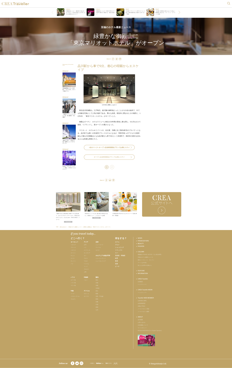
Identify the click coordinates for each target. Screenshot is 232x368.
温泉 (116, 263)
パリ (72, 263)
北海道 (97, 288)
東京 (97, 280)
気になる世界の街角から (145, 265)
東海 (97, 299)
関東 (97, 293)
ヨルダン (73, 299)
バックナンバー (142, 284)
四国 (97, 307)
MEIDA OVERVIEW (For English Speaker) (150, 330)
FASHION (141, 246)
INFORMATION (143, 273)
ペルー (86, 280)
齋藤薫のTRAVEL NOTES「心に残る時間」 (150, 254)
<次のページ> (109, 147)
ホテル (117, 242)
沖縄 (97, 285)
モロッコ (86, 293)
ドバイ (72, 293)
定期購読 (140, 281)
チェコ (72, 255)
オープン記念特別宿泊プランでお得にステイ (109, 157)
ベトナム (86, 263)
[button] (179, 12)
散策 (116, 261)
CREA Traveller (143, 279)
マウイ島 (73, 285)
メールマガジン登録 (143, 309)
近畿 (97, 301)
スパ (116, 253)
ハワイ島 (73, 282)
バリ (85, 247)
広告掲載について (143, 325)
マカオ (86, 261)
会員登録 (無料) (142, 300)
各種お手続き (141, 306)
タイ (85, 255)
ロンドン (73, 261)
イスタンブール (75, 296)
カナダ (97, 250)
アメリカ (98, 247)
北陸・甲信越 (99, 296)
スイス (72, 258)
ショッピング (119, 247)
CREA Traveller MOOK (145, 290)
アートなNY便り (142, 262)
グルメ (117, 244)
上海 (85, 272)
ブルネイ (86, 269)
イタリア (73, 244)
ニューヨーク (99, 244)
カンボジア (87, 253)
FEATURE (141, 270)
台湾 (85, 244)
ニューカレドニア (101, 261)
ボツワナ (86, 296)
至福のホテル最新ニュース (116, 27)
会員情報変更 (141, 303)
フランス (73, 247)
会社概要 (140, 319)
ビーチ (117, 266)
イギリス (73, 250)
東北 (97, 291)
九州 (97, 310)
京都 (97, 282)
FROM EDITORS (143, 241)
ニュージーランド (101, 258)
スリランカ (87, 250)
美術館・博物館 (120, 255)
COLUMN (141, 251)
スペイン (73, 253)
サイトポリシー (142, 328)
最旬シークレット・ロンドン (146, 260)
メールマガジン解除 (143, 311)
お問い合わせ (141, 322)
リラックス (118, 250)
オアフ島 (73, 280)
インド (86, 266)
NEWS (140, 238)
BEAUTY (141, 243)
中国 (97, 304)
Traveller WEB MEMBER (146, 298)
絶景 (116, 258)
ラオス (86, 258)
